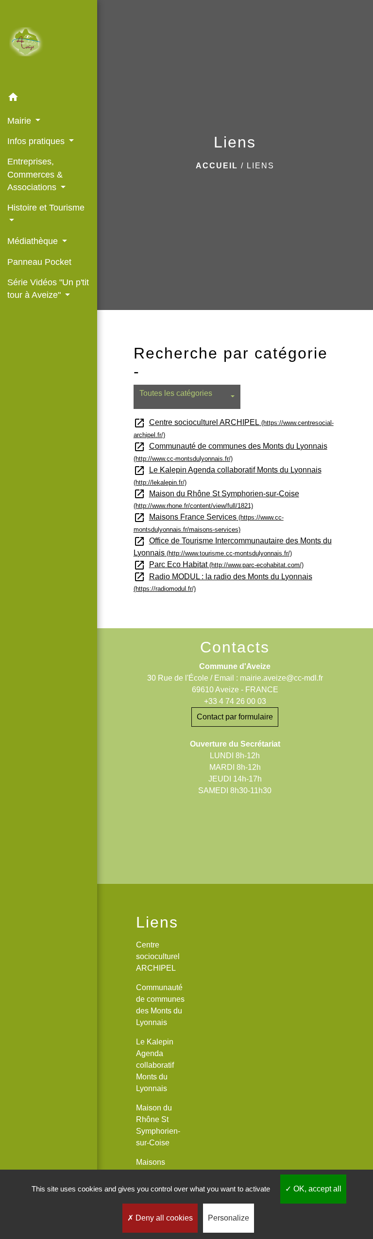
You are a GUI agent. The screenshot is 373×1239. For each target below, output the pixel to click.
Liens (260, 166)
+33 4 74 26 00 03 (235, 701)
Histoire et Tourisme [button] (46, 207)
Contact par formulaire (235, 717)
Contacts (235, 647)
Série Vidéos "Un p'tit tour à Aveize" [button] (48, 288)
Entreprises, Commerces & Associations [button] (35, 174)
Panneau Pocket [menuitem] (39, 262)
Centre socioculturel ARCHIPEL (158, 956)
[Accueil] (48, 44)
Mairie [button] (20, 121)
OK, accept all (316, 1189)
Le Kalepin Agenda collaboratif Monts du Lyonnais (155, 1065)
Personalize (228, 1218)
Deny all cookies (163, 1218)
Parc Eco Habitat (219, 564)
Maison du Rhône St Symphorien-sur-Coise (158, 1125)
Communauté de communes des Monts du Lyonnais (160, 1005)
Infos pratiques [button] (37, 141)
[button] (48, 98)
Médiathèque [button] (33, 241)
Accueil (217, 166)
